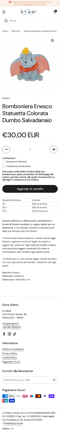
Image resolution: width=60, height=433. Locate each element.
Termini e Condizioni (13, 349)
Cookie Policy (9, 357)
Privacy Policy (9, 353)
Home (5, 31)
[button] (6, 149)
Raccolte (16, 31)
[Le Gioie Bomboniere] (29, 12)
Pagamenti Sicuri (11, 361)
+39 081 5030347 (11, 327)
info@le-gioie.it (10, 323)
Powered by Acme (13, 423)
